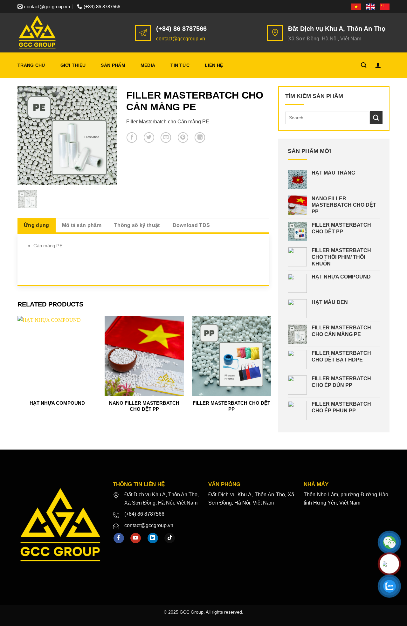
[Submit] (376, 117)
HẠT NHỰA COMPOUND (57, 403)
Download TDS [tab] (191, 225)
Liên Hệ (214, 65)
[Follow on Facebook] (119, 538)
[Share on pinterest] (183, 137)
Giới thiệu (73, 65)
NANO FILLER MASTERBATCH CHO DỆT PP (144, 406)
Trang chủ (31, 65)
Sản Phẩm (113, 65)
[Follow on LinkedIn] (153, 538)
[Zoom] (26, 177)
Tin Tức (180, 65)
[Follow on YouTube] (135, 538)
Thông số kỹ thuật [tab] (137, 225)
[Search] (363, 65)
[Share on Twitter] (149, 137)
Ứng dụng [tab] (36, 225)
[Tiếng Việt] (356, 6)
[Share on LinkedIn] (200, 137)
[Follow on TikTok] (169, 538)
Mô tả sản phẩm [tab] (81, 225)
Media (148, 65)
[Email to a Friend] (166, 137)
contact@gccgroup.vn (180, 38)
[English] (371, 6)
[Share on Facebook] (132, 137)
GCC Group (192, 612)
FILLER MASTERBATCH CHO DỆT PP (231, 406)
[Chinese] (385, 6)
